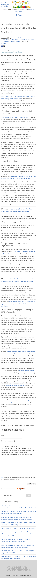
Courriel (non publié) (8, 441)
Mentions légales (25, 575)
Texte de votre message (9, 446)
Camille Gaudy (19, 39)
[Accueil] (18, 7)
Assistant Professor (18, 38)
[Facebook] (2, 46)
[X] (4, 46)
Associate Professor (30, 38)
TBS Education (5, 41)
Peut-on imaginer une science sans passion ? (15, 117)
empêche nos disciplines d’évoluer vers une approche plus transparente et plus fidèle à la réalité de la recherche (18, 304)
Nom (2, 435)
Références (15, 575)
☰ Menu (18, 15)
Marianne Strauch (29, 39)
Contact (8, 575)
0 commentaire (5, 43)
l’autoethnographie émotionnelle (16, 385)
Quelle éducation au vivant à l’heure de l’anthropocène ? (18, 528)
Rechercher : (8, 495)
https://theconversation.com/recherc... (12, 52)
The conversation (15, 41)
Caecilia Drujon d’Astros (8, 39)
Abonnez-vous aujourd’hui (27, 370)
